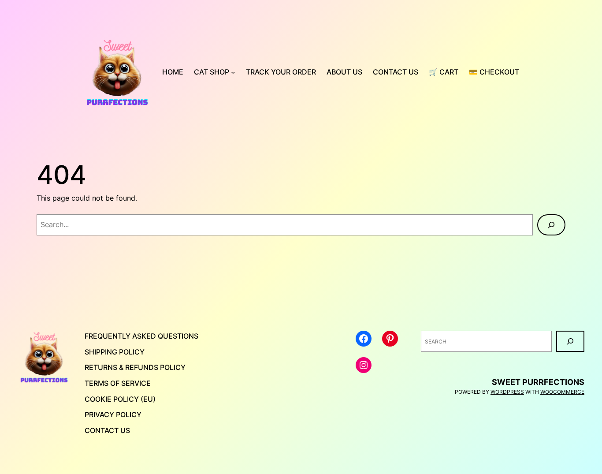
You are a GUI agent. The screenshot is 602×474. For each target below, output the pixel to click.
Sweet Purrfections (538, 382)
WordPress (507, 391)
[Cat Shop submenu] (233, 72)
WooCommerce (562, 391)
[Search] (551, 224)
